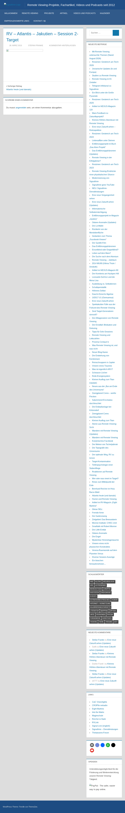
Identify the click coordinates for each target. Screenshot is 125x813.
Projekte (49, 13)
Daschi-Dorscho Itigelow (102, 294)
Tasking (93, 622)
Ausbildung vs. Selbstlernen (104, 284)
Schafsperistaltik (99, 287)
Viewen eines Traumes (102, 366)
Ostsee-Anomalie (99, 533)
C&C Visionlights (99, 702)
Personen (100, 614)
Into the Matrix (98, 712)
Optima (113, 611)
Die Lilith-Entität (99, 530)
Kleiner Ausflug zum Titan (103, 420)
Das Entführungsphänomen (104, 246)
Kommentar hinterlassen (62, 45)
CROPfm (107, 589)
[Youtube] (92, 750)
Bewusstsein (96, 589)
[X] (113, 745)
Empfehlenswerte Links (16, 21)
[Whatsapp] (108, 745)
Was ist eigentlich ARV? (102, 369)
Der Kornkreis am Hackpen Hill (105, 274)
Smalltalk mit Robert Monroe (104, 526)
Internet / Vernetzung (100, 603)
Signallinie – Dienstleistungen (105, 729)
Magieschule (97, 716)
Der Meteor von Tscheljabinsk (105, 444)
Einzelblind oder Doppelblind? (105, 250)
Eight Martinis (98, 709)
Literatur (94, 611)
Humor (115, 600)
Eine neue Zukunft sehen (103, 301)
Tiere (101, 622)
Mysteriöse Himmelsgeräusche (105, 540)
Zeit (116, 622)
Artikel (64, 13)
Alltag (98, 581)
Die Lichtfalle (97, 226)
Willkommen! (10, 13)
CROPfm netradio (99, 705)
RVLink (95, 722)
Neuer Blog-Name (100, 352)
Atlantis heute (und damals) (104, 496)
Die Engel (96, 537)
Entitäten (94, 592)
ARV (91, 585)
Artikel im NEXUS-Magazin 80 (105, 270)
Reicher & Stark (99, 719)
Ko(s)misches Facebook (102, 441)
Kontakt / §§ (40, 21)
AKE (91, 581)
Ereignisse (106, 592)
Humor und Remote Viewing (104, 499)
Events (93, 596)
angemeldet (21, 107)
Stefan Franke (35, 45)
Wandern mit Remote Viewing (105, 438)
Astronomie (100, 585)
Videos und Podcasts (84, 13)
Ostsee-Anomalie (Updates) (104, 222)
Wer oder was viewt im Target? (105, 478)
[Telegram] (102, 745)
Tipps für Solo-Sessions (102, 332)
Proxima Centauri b (100, 342)
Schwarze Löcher (99, 373)
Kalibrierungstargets (100, 607)
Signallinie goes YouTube (103, 185)
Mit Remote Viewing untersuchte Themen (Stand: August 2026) (101, 55)
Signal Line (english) (101, 726)
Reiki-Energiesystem (101, 376)
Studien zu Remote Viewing (104, 76)
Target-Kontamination (101, 461)
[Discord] (97, 745)
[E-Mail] (92, 745)
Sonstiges (107, 618)
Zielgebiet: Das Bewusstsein (104, 519)
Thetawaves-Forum (100, 733)
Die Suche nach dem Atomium (105, 257)
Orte (92, 614)
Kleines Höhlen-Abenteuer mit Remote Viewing (102, 656)
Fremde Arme (98, 513)
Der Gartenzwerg (99, 516)
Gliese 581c (97, 509)
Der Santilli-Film (99, 243)
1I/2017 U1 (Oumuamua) (102, 297)
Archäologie (109, 581)
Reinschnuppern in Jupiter (103, 362)
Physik (110, 614)
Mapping (104, 611)
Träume (108, 622)
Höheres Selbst (98, 291)
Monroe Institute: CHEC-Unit (104, 523)
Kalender (105, 13)
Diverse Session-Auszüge (103, 557)
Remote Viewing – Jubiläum (104, 260)
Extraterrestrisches (100, 600)
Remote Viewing (30, 13)
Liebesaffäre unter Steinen (103, 140)
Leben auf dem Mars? (101, 253)
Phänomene (95, 618)
